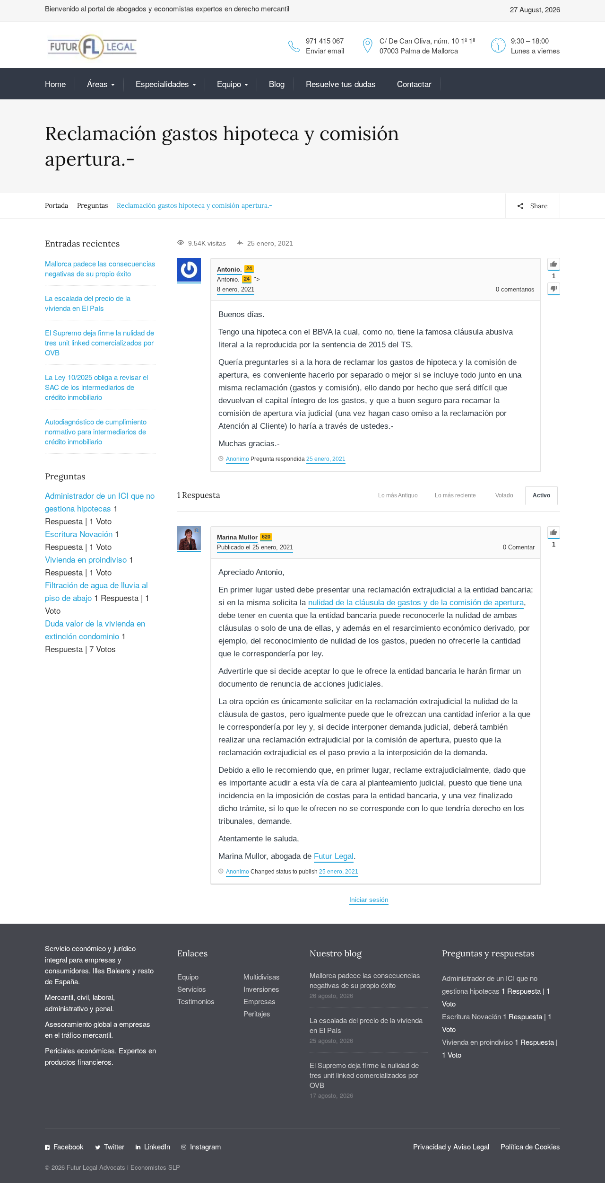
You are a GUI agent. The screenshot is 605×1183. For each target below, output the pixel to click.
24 (249, 268)
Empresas (259, 1001)
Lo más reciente (455, 495)
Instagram (205, 1146)
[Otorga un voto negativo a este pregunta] (553, 289)
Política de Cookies (530, 1146)
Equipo (229, 83)
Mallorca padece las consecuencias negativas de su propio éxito (100, 268)
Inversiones (261, 989)
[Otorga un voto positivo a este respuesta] (553, 532)
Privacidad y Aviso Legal (451, 1146)
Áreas (97, 83)
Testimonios (196, 1001)
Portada (56, 205)
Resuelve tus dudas (341, 83)
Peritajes (256, 1013)
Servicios (191, 989)
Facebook (68, 1146)
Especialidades (162, 83)
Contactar (414, 83)
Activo (541, 495)
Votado (504, 495)
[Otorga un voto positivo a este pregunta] (553, 264)
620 (266, 536)
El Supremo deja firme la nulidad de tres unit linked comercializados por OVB (99, 342)
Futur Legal (334, 856)
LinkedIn (157, 1146)
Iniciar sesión (369, 899)
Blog (277, 83)
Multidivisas (261, 976)
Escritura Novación (78, 533)
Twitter (114, 1146)
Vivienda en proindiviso (86, 559)
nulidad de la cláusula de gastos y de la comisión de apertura (416, 602)
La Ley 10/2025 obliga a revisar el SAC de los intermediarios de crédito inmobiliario (96, 387)
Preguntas (92, 205)
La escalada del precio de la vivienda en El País (87, 303)
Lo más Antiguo (398, 495)
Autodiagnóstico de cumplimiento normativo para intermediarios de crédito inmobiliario (96, 431)
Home (55, 83)
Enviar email (325, 50)
